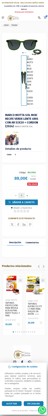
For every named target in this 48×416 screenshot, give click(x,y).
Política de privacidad (20, 411)
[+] (27, 195)
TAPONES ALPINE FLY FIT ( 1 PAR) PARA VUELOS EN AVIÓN (35, 309)
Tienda (14, 25)
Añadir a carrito (23, 202)
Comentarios (32, 242)
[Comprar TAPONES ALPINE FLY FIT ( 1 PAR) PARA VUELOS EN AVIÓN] (40, 322)
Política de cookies (36, 411)
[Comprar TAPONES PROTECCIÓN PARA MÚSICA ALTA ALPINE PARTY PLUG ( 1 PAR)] (18, 324)
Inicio (6, 25)
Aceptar (11, 403)
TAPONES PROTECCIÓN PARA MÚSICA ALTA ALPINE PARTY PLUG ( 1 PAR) (12, 309)
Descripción (15, 242)
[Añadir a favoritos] (20, 280)
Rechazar (33, 403)
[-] (15, 195)
